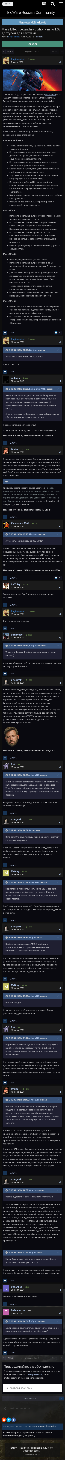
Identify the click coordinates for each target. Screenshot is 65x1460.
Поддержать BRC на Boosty (32, 22)
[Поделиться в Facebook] (13, 1419)
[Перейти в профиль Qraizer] (6, 451)
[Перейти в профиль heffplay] (6, 586)
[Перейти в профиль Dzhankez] (6, 1288)
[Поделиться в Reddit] (4, 1419)
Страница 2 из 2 (32, 52)
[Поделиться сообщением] (60, 62)
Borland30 (17, 634)
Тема (12, 1448)
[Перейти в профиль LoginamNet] (6, 60)
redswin (15, 378)
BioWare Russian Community (31, 12)
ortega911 (17, 680)
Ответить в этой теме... (20, 1388)
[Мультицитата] (5, 333)
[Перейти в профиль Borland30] (6, 636)
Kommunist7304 (37, 389)
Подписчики (30, 1398)
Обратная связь (31, 1451)
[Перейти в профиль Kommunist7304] (6, 525)
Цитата (13, 332)
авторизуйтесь (35, 1374)
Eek (13, 764)
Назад (10, 51)
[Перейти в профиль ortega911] (6, 681)
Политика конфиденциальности (36, 1448)
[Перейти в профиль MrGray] (6, 873)
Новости (39, 37)
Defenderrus (18, 1310)
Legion (32, 937)
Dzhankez (16, 1286)
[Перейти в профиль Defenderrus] (6, 1312)
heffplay (15, 584)
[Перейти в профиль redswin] (6, 379)
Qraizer (15, 449)
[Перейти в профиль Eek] (6, 765)
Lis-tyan (33, 350)
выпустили (50, 94)
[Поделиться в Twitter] (8, 1419)
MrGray (15, 871)
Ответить (33, 44)
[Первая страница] (4, 51)
